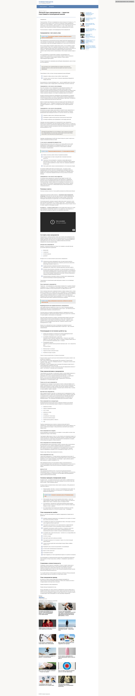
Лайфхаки (87, 26)
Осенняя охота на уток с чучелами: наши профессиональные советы (90, 41)
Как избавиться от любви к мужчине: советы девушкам (90, 19)
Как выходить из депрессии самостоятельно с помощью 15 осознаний (90, 35)
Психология (87, 21)
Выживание (51, 6)
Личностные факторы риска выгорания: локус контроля (90, 24)
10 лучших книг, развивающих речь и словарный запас (89, 13)
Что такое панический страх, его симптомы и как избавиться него (90, 29)
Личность (87, 49)
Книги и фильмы (88, 15)
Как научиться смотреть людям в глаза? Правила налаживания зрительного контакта (90, 47)
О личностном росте (46, 2)
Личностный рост (43, 6)
